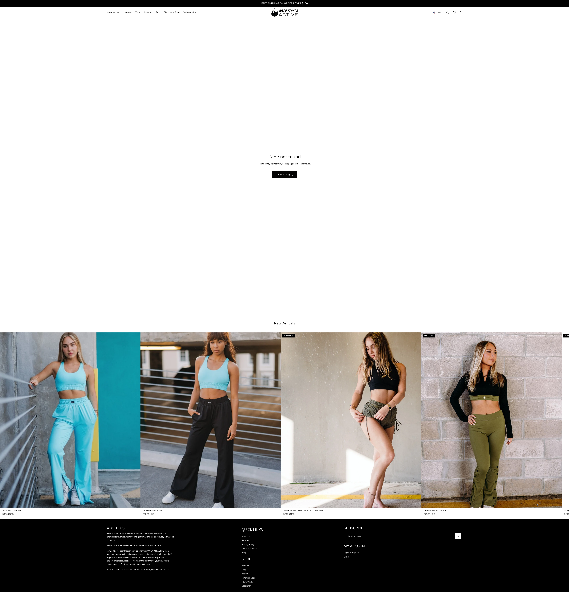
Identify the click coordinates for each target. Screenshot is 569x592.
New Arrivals (248, 581)
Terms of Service (249, 548)
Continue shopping (284, 174)
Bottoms (246, 573)
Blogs (244, 552)
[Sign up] (458, 536)
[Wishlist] (454, 12)
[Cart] (460, 12)
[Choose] (136, 503)
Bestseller (246, 585)
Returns (245, 540)
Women (245, 565)
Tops (244, 569)
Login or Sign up (351, 552)
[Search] (447, 12)
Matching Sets (248, 577)
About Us (246, 536)
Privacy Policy (248, 544)
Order (346, 556)
